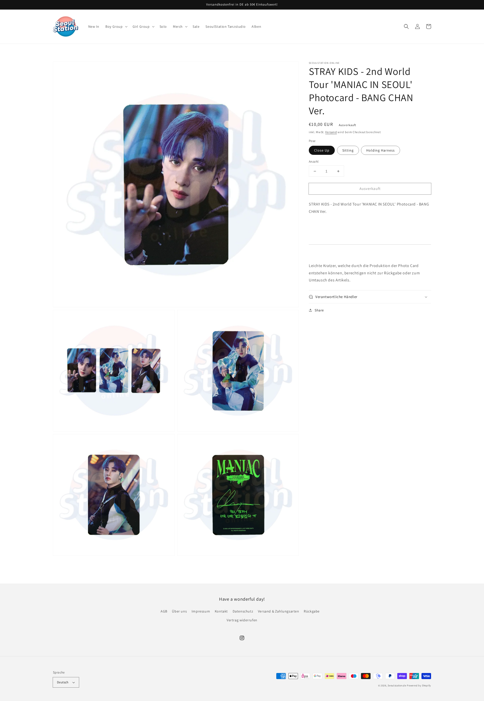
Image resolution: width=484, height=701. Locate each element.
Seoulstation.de (397, 685)
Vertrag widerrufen (242, 620)
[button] (115, 26)
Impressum (201, 611)
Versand (331, 132)
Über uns (179, 611)
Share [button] (319, 310)
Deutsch (63, 682)
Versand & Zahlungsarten (278, 611)
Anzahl (313, 161)
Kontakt (221, 611)
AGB (164, 611)
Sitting (348, 150)
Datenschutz (243, 611)
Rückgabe (312, 611)
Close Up (321, 150)
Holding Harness (380, 150)
